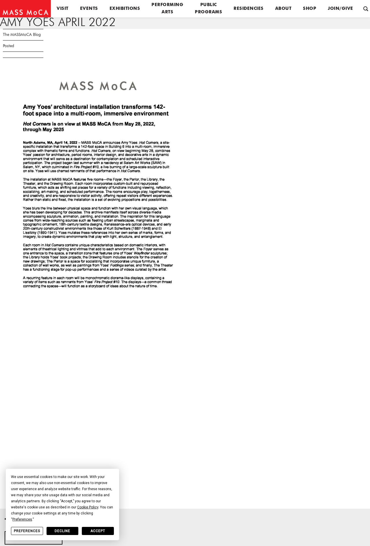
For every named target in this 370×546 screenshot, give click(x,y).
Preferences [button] (22, 519)
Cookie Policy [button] (87, 507)
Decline (62, 531)
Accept (97, 531)
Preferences (27, 531)
